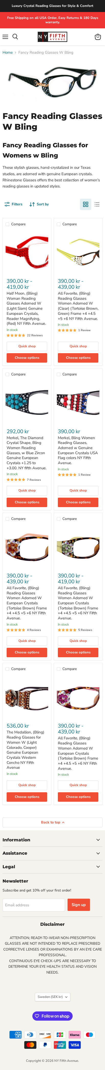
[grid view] (85, 204)
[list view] (96, 204)
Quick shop (27, 346)
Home (8, 52)
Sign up (79, 905)
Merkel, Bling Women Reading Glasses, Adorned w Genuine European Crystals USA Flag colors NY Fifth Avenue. (78, 450)
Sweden (50, 997)
